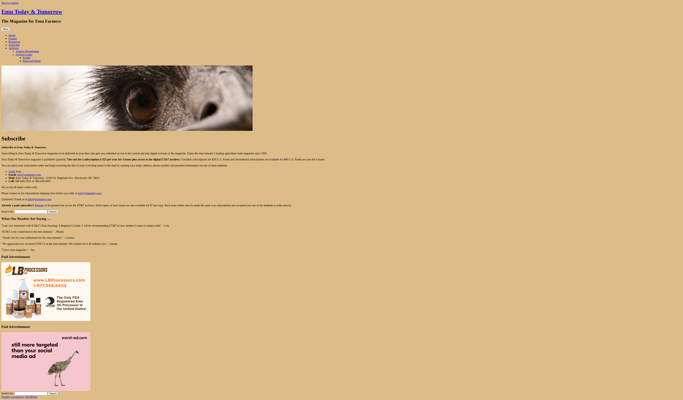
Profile (26, 57)
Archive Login (24, 54)
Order (12, 171)
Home (12, 35)
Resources (14, 41)
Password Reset (32, 60)
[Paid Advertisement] (45, 319)
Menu (6, 29)
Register (39, 205)
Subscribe (14, 44)
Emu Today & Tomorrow (31, 11)
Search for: (7, 211)
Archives (14, 48)
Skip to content (9, 2)
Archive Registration (27, 51)
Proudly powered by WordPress (19, 396)
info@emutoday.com (29, 174)
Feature (13, 38)
